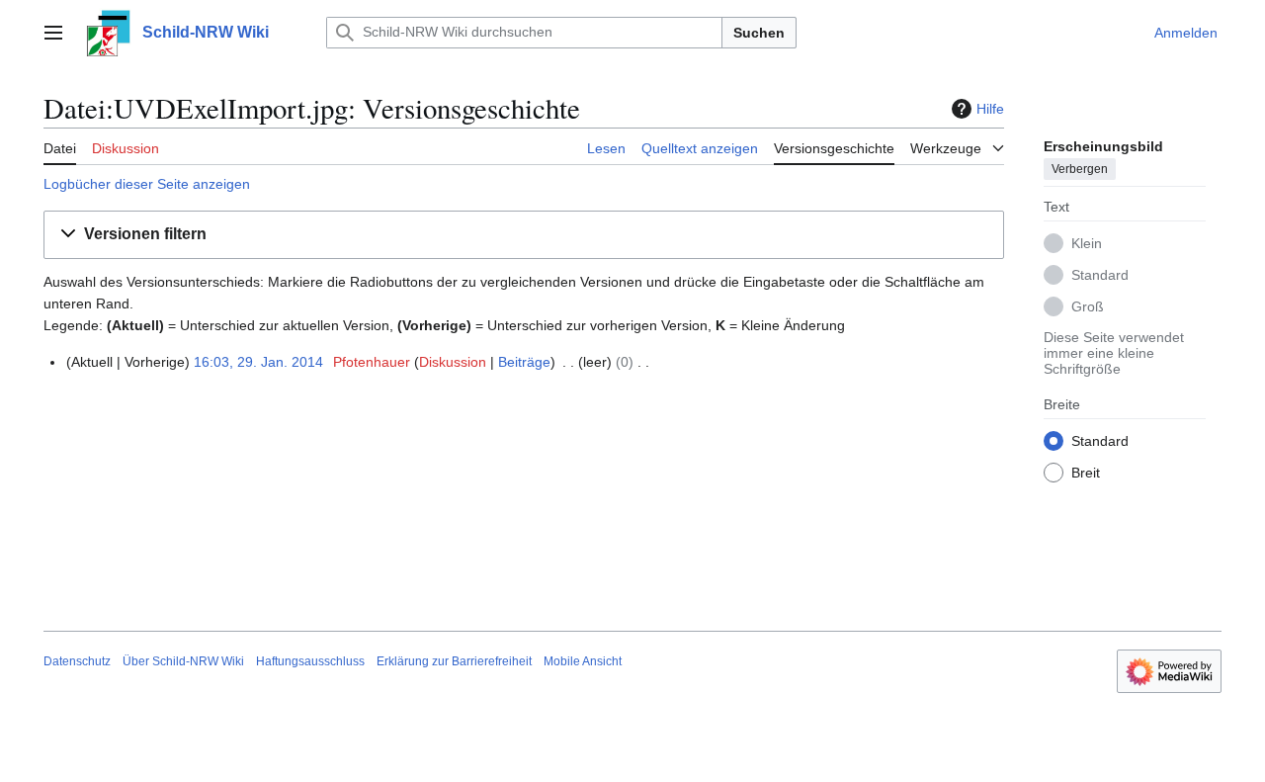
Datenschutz (77, 661)
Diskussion (452, 362)
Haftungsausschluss (310, 661)
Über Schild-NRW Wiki (183, 661)
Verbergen (1080, 169)
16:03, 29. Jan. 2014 (258, 362)
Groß (1087, 306)
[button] (53, 32)
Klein (1086, 243)
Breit (1085, 472)
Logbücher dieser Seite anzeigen (146, 184)
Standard (1100, 275)
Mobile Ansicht (583, 661)
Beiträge (524, 362)
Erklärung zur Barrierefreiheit (454, 661)
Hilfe (990, 109)
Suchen (759, 33)
